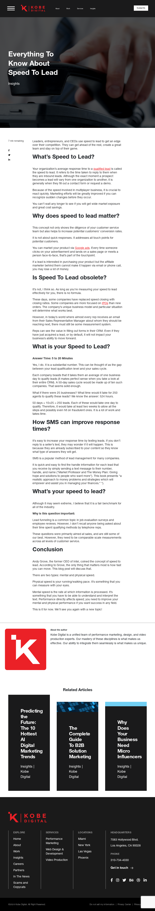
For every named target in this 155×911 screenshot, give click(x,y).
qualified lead (101, 168)
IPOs (105, 303)
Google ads (82, 247)
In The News (21, 876)
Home (17, 838)
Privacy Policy (140, 904)
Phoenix (83, 857)
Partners (18, 870)
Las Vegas (84, 851)
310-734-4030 (120, 860)
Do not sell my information (102, 904)
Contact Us (141, 8)
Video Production (57, 859)
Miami (82, 838)
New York (84, 845)
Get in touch (120, 867)
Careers (18, 863)
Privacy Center (124, 904)
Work (68, 9)
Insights (92, 9)
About (57, 9)
